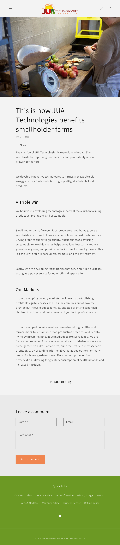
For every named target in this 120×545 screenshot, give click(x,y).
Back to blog (62, 382)
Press (100, 495)
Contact (18, 495)
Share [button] (23, 145)
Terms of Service (64, 495)
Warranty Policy (50, 503)
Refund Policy (44, 495)
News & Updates (29, 503)
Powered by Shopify (76, 538)
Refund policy (91, 503)
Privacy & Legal (85, 495)
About (30, 495)
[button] (10, 9)
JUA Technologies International (55, 538)
